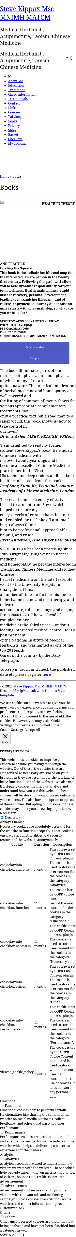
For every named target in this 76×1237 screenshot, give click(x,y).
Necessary (13, 817)
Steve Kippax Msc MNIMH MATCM (27, 13)
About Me (15, 81)
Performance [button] (10, 1128)
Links (12, 108)
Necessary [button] (8, 813)
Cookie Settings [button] (12, 729)
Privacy (14, 125)
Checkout (15, 139)
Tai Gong (15, 116)
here (47, 674)
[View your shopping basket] (73, 56)
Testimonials (18, 99)
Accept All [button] (32, 729)
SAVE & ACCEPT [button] (12, 1235)
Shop (12, 130)
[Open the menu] (1, 152)
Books (12, 121)
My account (17, 143)
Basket (13, 134)
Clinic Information (22, 94)
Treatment (16, 90)
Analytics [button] (7, 1154)
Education (16, 85)
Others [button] (5, 1212)
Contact (14, 103)
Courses (14, 112)
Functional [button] (8, 1101)
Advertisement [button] (11, 1181)
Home (12, 76)
